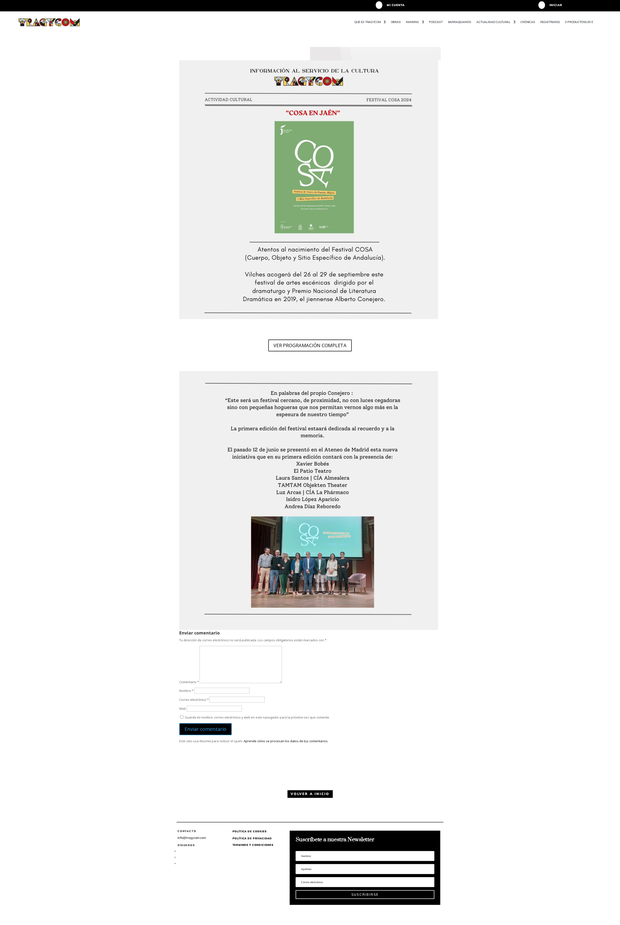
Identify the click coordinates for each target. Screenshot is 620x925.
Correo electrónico (194, 699)
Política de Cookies (249, 831)
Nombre (186, 690)
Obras (396, 22)
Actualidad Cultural (493, 22)
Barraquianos (459, 22)
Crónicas (527, 22)
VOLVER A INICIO (310, 794)
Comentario (189, 682)
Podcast (436, 22)
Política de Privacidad (252, 838)
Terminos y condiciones (252, 845)
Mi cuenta (395, 5)
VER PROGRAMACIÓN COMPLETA (310, 345)
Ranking (412, 22)
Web (182, 708)
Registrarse (550, 22)
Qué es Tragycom (367, 22)
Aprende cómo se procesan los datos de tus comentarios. (286, 741)
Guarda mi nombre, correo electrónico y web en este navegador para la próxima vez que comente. (257, 717)
